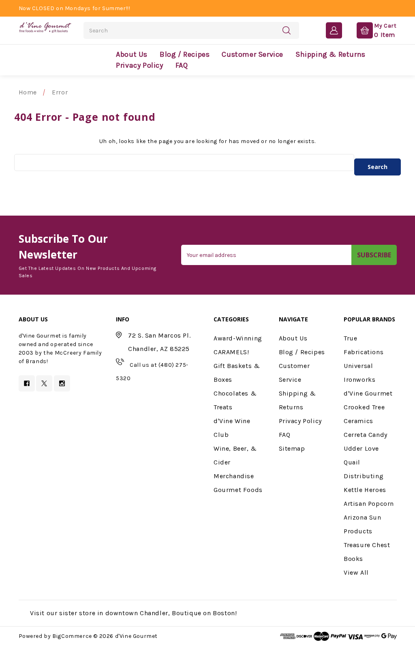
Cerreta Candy (365, 435)
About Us (132, 54)
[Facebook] (27, 383)
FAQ (181, 65)
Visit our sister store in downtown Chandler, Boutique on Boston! (133, 613)
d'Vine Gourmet (368, 393)
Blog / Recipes (185, 54)
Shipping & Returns (330, 54)
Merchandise (234, 476)
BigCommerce (72, 636)
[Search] (286, 30)
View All (356, 572)
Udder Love (361, 448)
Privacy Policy (139, 65)
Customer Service (252, 54)
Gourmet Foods (238, 490)
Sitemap (292, 448)
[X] (44, 383)
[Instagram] (62, 383)
